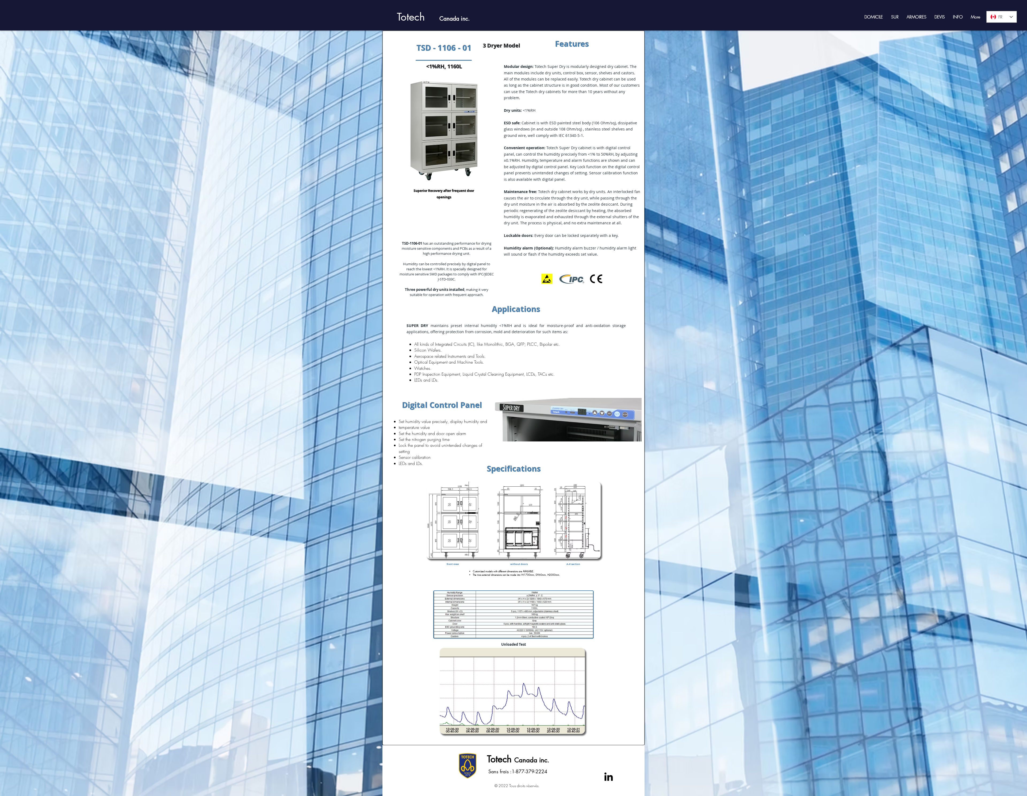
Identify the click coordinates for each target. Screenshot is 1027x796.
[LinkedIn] (609, 777)
